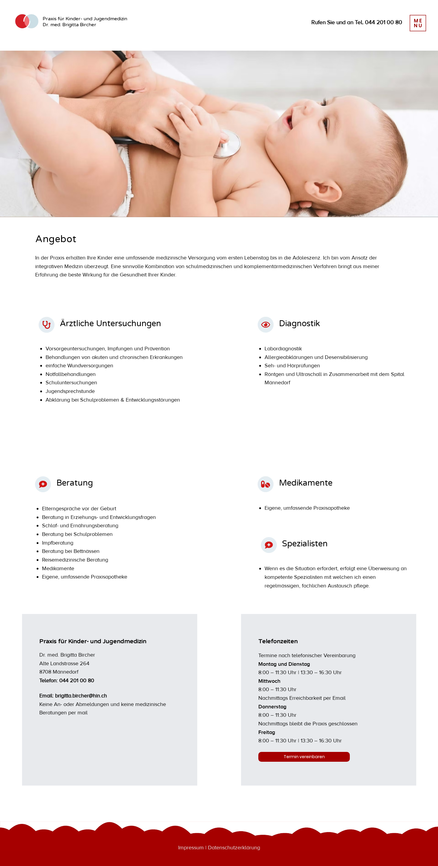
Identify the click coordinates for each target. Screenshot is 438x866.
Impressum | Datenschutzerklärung (219, 847)
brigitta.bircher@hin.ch (81, 695)
